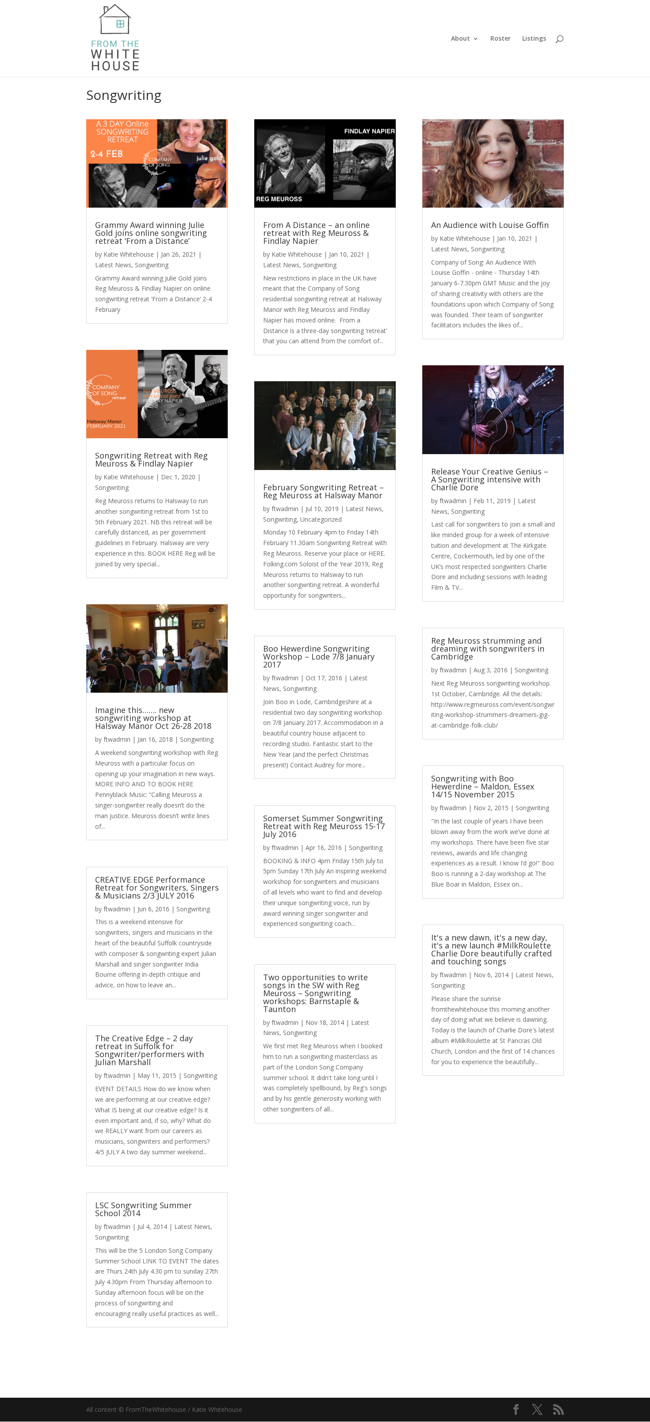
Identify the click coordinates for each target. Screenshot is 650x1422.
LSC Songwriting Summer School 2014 (143, 1209)
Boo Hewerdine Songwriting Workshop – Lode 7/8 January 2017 (319, 656)
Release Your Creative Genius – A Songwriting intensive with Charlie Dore (489, 479)
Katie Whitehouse (128, 254)
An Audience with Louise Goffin (490, 225)
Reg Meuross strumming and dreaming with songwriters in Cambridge (487, 648)
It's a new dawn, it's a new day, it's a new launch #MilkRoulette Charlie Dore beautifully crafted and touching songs (491, 949)
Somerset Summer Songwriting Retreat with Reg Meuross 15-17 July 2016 (324, 826)
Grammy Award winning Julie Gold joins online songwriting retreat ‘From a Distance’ (151, 233)
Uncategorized (321, 519)
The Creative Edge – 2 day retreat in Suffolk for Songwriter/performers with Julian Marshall (149, 1050)
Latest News (113, 265)
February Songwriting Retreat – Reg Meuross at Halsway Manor (323, 491)
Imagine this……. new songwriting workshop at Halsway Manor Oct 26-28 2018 (153, 718)
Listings (534, 38)
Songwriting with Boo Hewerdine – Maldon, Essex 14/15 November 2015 (482, 786)
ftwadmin (116, 739)
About (460, 38)
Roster (500, 38)
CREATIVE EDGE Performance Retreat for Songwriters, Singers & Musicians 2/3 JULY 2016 (157, 887)
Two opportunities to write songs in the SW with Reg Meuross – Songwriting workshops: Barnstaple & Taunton (315, 993)
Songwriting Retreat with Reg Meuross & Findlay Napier (151, 459)
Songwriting (151, 265)
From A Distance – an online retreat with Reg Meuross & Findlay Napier (316, 233)
